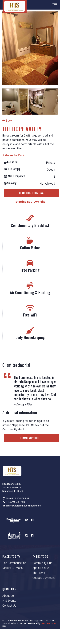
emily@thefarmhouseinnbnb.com (23, 505)
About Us (8, 595)
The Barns (38, 572)
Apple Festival (41, 567)
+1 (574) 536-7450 (15, 502)
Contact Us (9, 605)
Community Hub (29, 438)
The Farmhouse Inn (14, 563)
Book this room (29, 193)
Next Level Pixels (48, 623)
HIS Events (9, 600)
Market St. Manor (13, 567)
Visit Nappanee (36, 620)
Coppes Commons (43, 577)
